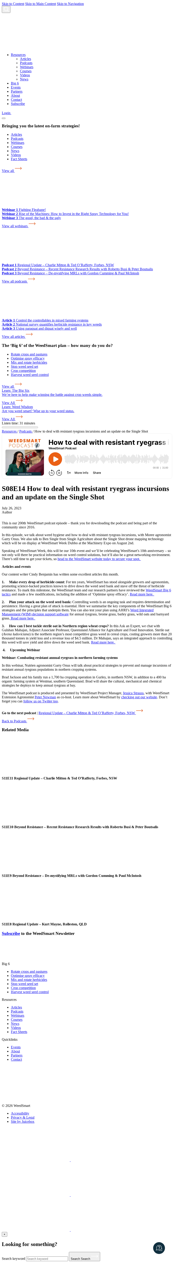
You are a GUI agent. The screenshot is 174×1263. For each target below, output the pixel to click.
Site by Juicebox (22, 1121)
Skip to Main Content (40, 4)
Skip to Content (13, 4)
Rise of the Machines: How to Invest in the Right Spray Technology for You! (65, 214)
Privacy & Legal (22, 1117)
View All (9, 403)
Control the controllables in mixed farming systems (45, 320)
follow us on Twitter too (40, 701)
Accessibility (20, 1113)
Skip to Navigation (70, 4)
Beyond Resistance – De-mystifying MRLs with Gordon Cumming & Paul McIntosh (70, 273)
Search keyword (13, 1259)
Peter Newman (45, 697)
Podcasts (26, 431)
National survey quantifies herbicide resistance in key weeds (52, 324)
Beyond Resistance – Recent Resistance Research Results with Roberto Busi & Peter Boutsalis (77, 269)
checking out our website (139, 697)
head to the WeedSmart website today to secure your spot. (99, 559)
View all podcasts (15, 281)
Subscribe (11, 933)
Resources (9, 431)
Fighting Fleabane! (24, 210)
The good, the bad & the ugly (31, 218)
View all (8, 171)
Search (81, 1259)
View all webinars (15, 226)
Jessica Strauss (133, 693)
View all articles (14, 337)
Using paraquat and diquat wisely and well (39, 328)
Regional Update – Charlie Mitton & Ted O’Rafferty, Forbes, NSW (58, 265)
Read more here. (142, 594)
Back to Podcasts (14, 721)
